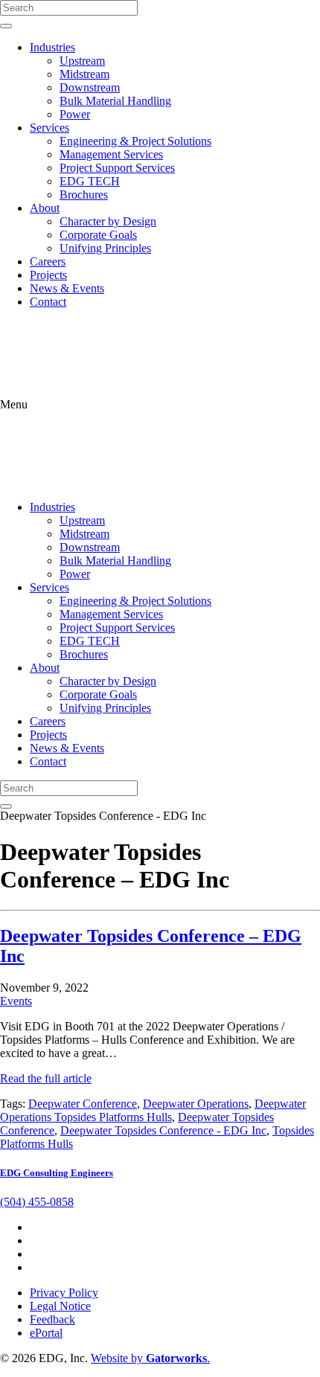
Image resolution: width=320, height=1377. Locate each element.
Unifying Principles (105, 248)
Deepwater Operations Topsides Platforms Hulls (153, 1110)
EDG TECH (90, 181)
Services (49, 127)
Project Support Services (117, 167)
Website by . (150, 1358)
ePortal (46, 1332)
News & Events (67, 288)
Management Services (111, 154)
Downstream (90, 87)
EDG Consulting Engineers (56, 1172)
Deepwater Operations (196, 1103)
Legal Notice (60, 1306)
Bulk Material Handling (115, 100)
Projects (48, 275)
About (45, 208)
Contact (48, 301)
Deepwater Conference (82, 1103)
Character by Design (108, 221)
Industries (52, 47)
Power (75, 114)
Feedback (52, 1319)
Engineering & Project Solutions (135, 141)
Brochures (84, 194)
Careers (47, 261)
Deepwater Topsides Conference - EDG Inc (163, 1130)
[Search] (6, 26)
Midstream (84, 74)
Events (16, 1001)
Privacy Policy (64, 1292)
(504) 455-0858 (37, 1201)
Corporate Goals (98, 234)
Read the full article (46, 1078)
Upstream (82, 60)
